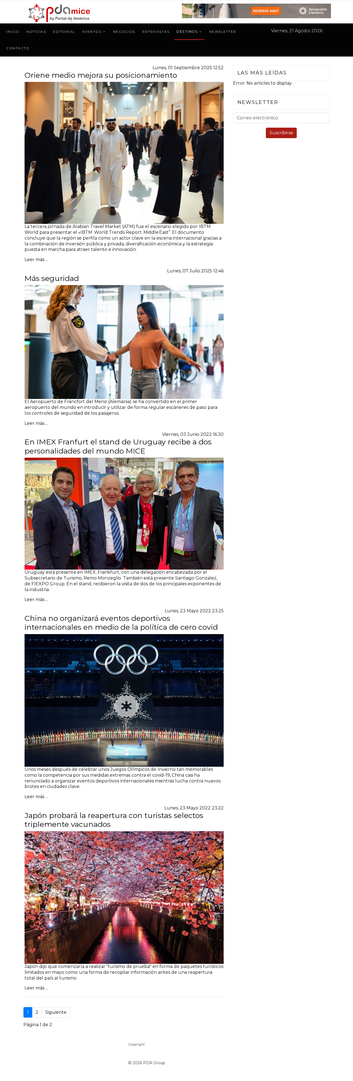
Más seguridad (52, 278)
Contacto (18, 48)
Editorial (64, 31)
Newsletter (222, 31)
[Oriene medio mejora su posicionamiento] (124, 153)
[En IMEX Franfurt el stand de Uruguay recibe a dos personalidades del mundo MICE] (124, 514)
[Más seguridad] (124, 342)
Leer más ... (36, 259)
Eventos (91, 31)
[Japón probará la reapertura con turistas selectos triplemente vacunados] (124, 897)
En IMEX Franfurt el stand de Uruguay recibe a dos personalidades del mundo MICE (118, 446)
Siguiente (55, 1012)
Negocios (124, 31)
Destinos (186, 31)
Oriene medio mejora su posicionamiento (101, 75)
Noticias (36, 31)
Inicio (12, 31)
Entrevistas (156, 31)
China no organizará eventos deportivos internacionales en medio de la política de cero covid (121, 623)
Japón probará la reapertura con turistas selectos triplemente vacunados (114, 820)
